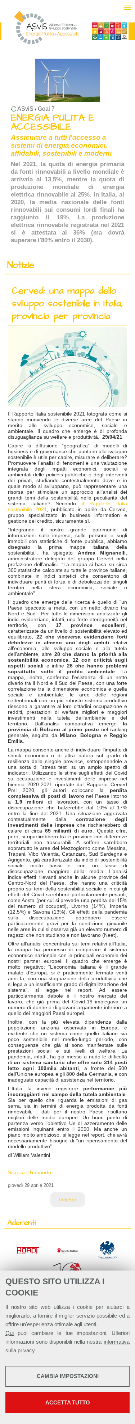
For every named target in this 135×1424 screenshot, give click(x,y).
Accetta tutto (67, 1402)
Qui (9, 1333)
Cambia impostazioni (68, 1376)
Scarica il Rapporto (29, 1172)
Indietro (67, 1199)
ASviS (25, 109)
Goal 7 (46, 109)
